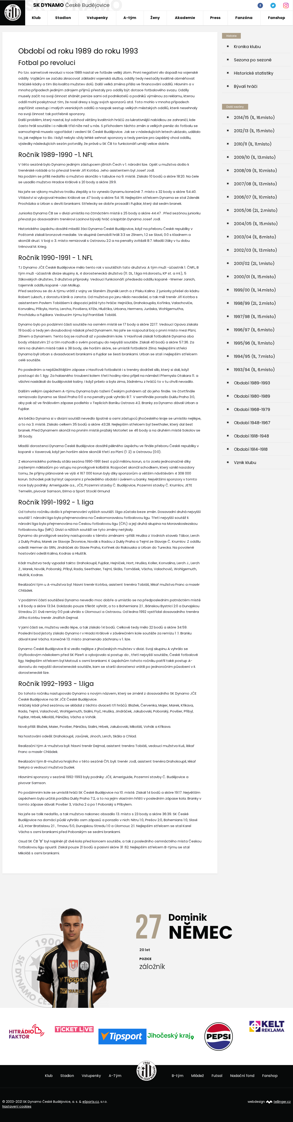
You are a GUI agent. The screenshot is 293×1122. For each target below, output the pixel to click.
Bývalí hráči (245, 86)
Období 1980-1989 (252, 396)
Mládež (197, 1075)
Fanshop (276, 17)
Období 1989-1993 (252, 383)
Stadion (63, 17)
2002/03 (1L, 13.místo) (255, 250)
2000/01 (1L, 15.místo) (255, 277)
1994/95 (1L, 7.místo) (254, 356)
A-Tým (115, 1075)
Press (215, 17)
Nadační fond (242, 1075)
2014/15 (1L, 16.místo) (254, 117)
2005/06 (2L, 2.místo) (256, 210)
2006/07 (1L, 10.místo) (255, 197)
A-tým (129, 17)
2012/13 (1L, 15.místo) (254, 131)
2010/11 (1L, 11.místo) (253, 144)
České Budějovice (71, 5)
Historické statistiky (253, 73)
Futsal (217, 1075)
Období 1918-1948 (251, 436)
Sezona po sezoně (252, 60)
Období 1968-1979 (252, 409)
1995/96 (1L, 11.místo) (254, 343)
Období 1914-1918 (251, 449)
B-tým (177, 1075)
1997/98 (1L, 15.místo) (255, 316)
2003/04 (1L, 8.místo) (255, 237)
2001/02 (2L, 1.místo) (254, 263)
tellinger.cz (282, 1101)
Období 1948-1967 (252, 423)
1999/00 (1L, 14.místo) (255, 290)
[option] (33, 1029)
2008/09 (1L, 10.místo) (255, 170)
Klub (36, 17)
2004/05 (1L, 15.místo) (256, 224)
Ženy (155, 17)
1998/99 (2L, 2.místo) (255, 303)
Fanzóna (243, 17)
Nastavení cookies (16, 1106)
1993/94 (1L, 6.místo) (254, 369)
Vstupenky (97, 17)
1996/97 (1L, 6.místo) (254, 330)
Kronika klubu (247, 46)
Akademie (185, 17)
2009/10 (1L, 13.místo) (255, 157)
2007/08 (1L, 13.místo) (255, 184)
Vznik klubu (245, 462)
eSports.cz (90, 1101)
